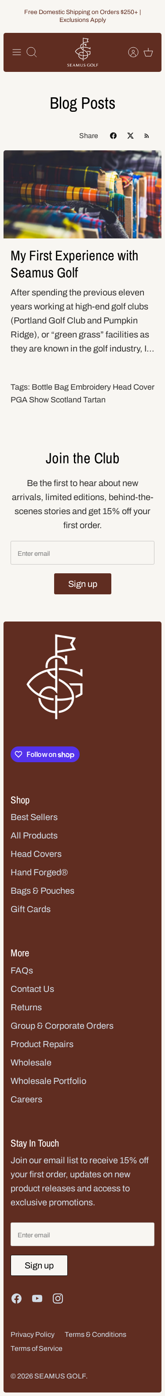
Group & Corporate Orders (62, 1025)
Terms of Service (36, 1348)
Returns (26, 1007)
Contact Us (32, 989)
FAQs (22, 970)
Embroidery (90, 387)
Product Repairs (42, 1044)
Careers (26, 1099)
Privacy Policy (33, 1334)
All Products (34, 835)
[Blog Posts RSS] (146, 135)
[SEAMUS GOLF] (83, 52)
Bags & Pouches (42, 890)
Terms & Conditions (95, 1334)
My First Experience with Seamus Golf (75, 263)
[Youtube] (37, 1298)
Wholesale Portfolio (48, 1081)
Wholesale (31, 1062)
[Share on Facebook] (113, 135)
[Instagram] (58, 1298)
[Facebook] (16, 1298)
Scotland (66, 399)
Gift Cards (31, 909)
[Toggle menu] (16, 52)
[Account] (129, 52)
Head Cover (133, 387)
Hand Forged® (39, 872)
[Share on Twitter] (130, 135)
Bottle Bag (50, 387)
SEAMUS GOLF (60, 1376)
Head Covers (36, 854)
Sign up (82, 584)
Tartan (94, 399)
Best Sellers (34, 817)
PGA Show (30, 399)
